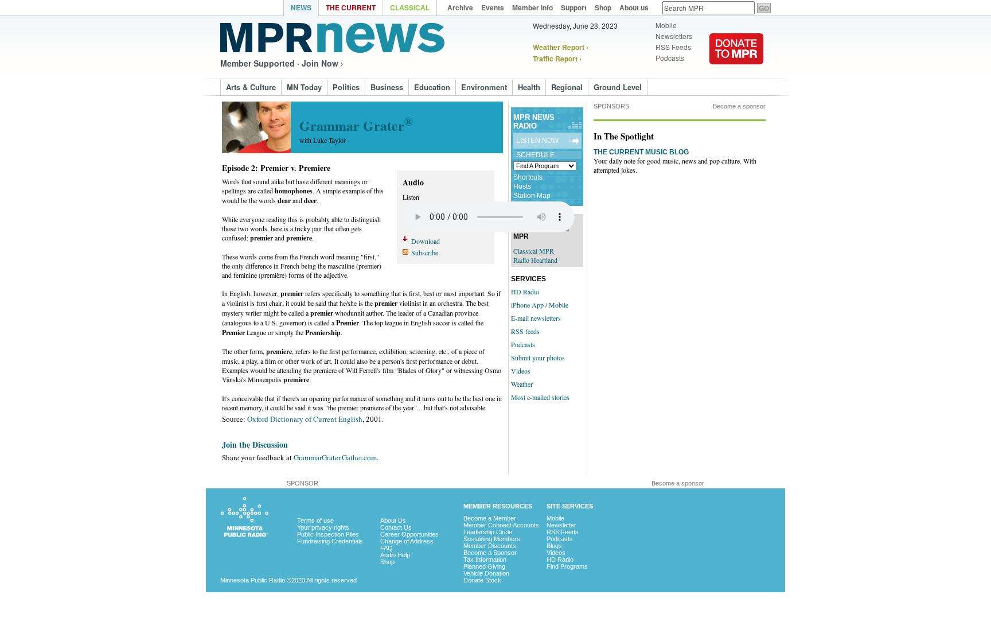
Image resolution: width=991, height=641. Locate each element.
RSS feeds (525, 331)
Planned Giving (484, 566)
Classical (410, 7)
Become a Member (489, 518)
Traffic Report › (557, 58)
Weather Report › (560, 47)
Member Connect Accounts (501, 525)
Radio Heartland (535, 260)
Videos (520, 370)
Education (432, 86)
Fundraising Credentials (330, 541)
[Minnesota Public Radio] (251, 9)
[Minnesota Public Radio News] (332, 37)
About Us (393, 520)
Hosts (522, 186)
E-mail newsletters (536, 318)
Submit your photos (538, 357)
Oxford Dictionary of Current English (304, 419)
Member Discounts (489, 545)
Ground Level (618, 86)
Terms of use (315, 520)
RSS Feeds (673, 47)
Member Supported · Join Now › (282, 63)
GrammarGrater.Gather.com (335, 457)
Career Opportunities (409, 534)
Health (529, 86)
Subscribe (424, 252)
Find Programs (567, 566)
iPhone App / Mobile (539, 304)
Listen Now (537, 141)
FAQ (386, 548)
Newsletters (674, 36)
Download (425, 241)
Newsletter (561, 525)
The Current (351, 7)
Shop (387, 561)
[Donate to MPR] (736, 71)
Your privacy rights (323, 527)
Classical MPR (533, 250)
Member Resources (497, 506)
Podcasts (670, 58)
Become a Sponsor (490, 552)
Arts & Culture (251, 86)
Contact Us (396, 527)
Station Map (532, 196)
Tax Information (484, 559)
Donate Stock (482, 580)
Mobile (666, 25)
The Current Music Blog (641, 152)
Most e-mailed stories (540, 397)
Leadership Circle (487, 532)
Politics (346, 86)
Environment (484, 86)
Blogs (554, 545)
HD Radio (525, 291)
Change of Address (407, 541)
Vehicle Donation (486, 573)
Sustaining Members (491, 538)
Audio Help (395, 554)
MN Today (304, 86)
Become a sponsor (739, 106)
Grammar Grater (356, 125)
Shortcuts (528, 177)
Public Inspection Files (328, 534)
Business (386, 86)
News (301, 7)
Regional (567, 86)
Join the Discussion (255, 444)
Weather (522, 384)
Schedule (535, 155)
